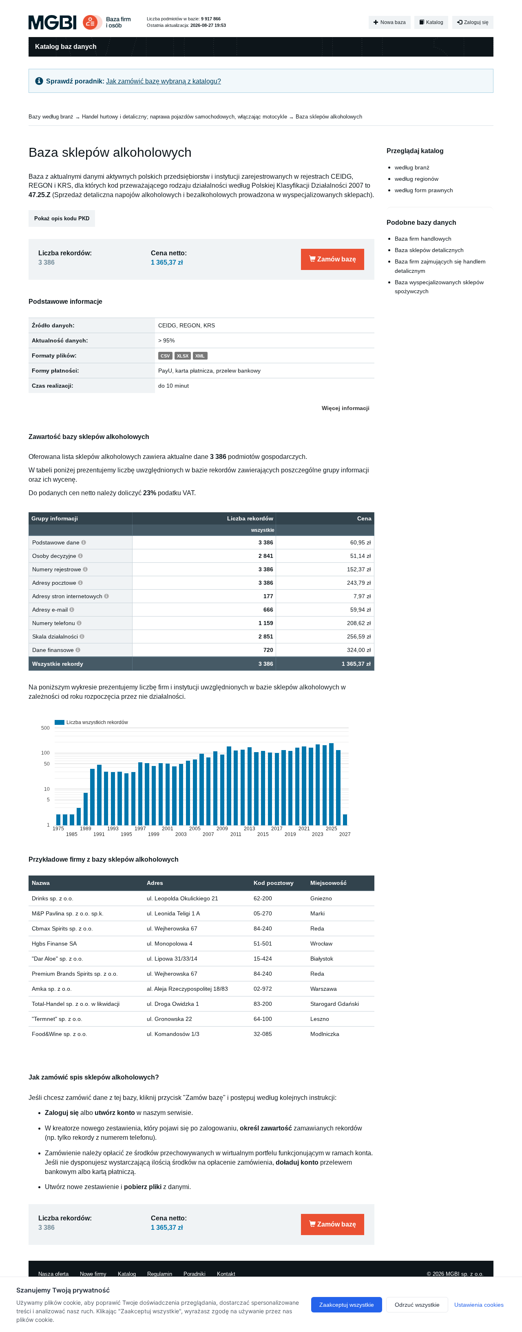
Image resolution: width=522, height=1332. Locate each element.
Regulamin (159, 1274)
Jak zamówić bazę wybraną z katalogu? (163, 81)
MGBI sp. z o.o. (465, 1274)
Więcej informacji (345, 408)
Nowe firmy (93, 1274)
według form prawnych (424, 190)
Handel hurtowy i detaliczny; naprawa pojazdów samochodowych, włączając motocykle (184, 117)
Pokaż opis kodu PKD (61, 218)
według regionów (416, 179)
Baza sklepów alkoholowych (329, 117)
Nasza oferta (53, 1274)
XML (200, 355)
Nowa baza (392, 22)
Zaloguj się (476, 22)
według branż (412, 167)
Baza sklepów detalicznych (429, 250)
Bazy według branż (51, 117)
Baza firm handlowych (423, 238)
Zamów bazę (336, 259)
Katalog (434, 22)
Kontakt (226, 1274)
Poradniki (195, 1274)
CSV (165, 355)
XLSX (182, 355)
